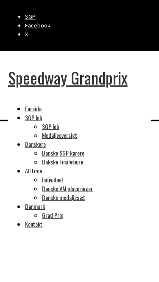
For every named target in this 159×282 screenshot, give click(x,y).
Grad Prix (52, 215)
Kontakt (33, 223)
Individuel (52, 179)
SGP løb (33, 117)
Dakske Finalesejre (62, 161)
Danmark (35, 206)
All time (33, 170)
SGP (30, 16)
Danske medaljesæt (63, 197)
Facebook (37, 25)
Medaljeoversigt (59, 135)
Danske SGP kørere (63, 152)
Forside (33, 108)
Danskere (35, 144)
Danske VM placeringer (67, 188)
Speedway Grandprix (68, 77)
